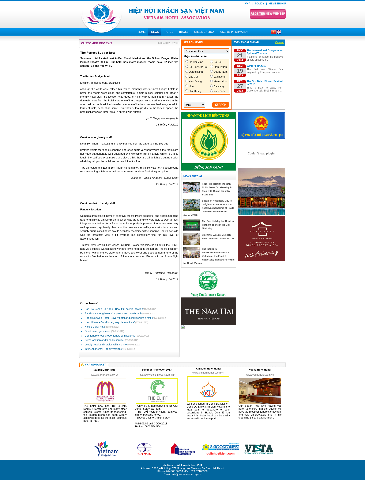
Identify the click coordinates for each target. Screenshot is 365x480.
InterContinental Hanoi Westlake (110, 349)
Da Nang (219, 86)
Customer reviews (96, 43)
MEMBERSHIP (277, 3)
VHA (248, 3)
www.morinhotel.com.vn (104, 375)
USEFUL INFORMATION (234, 31)
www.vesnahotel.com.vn (260, 374)
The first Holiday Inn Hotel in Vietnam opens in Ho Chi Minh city (218, 225)
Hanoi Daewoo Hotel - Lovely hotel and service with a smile (125, 317)
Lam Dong (220, 76)
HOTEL (169, 31)
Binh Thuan (220, 66)
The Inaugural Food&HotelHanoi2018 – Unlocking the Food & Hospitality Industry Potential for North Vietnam (208, 256)
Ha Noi (218, 62)
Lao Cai (193, 76)
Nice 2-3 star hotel (102, 326)
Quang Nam (220, 71)
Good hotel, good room (104, 331)
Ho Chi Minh (196, 62)
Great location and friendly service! (111, 340)
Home (142, 31)
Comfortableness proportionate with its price (117, 335)
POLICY (259, 3)
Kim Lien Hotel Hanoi (208, 368)
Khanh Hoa (220, 81)
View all (279, 42)
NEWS (155, 31)
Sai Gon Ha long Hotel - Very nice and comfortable (120, 313)
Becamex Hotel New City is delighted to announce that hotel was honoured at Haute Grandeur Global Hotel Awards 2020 (208, 207)
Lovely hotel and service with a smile (112, 344)
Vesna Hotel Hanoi (260, 369)
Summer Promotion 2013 (157, 369)
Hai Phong (195, 91)
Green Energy (204, 31)
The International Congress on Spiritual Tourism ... (265, 52)
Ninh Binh (219, 91)
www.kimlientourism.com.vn (208, 372)
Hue (191, 86)
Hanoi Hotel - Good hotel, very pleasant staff (116, 322)
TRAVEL (183, 31)
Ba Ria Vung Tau (198, 66)
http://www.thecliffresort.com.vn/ (156, 374)
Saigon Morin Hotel (105, 369)
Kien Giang (195, 81)
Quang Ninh (196, 71)
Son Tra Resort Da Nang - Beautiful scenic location (120, 309)
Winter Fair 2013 (256, 65)
